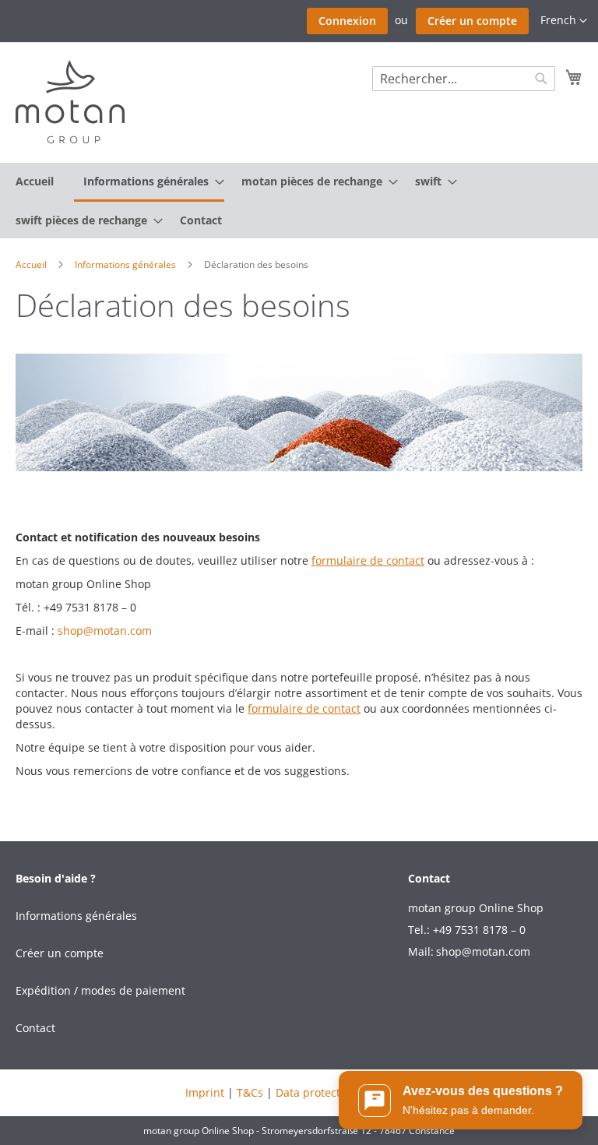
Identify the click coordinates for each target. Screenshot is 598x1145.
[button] (563, 21)
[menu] (299, 200)
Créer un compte (472, 20)
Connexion (347, 20)
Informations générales (126, 264)
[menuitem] (34, 181)
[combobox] (463, 78)
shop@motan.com (105, 630)
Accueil (32, 264)
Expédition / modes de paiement (100, 990)
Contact (35, 1027)
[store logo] (70, 101)
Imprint (204, 1092)
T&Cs (250, 1092)
